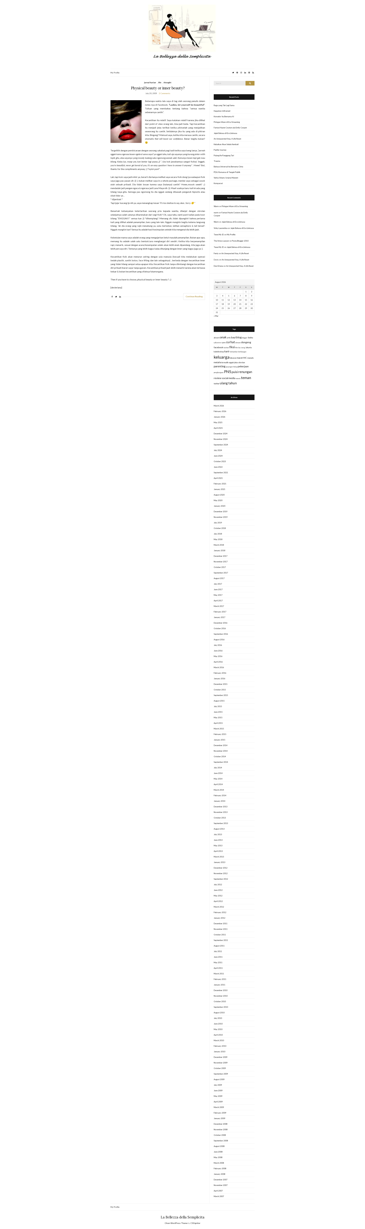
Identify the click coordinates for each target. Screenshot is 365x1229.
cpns (224, 342)
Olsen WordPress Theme (176, 1223)
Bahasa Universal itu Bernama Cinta (228, 166)
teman (246, 377)
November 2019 (221, 517)
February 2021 (220, 484)
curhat (230, 342)
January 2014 (219, 801)
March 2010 (219, 1040)
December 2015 (220, 684)
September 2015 (221, 695)
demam (238, 342)
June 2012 (218, 890)
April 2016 (218, 662)
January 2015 (219, 740)
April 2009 (218, 1102)
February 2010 (220, 1046)
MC (245, 357)
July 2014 (218, 767)
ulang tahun (228, 383)
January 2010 (219, 1051)
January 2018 (219, 550)
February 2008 (220, 1168)
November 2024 (221, 439)
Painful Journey (220, 150)
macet (240, 357)
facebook (218, 347)
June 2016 (218, 651)
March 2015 (219, 728)
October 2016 (220, 628)
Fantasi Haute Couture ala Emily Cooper (230, 127)
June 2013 (218, 840)
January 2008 (219, 1174)
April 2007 (218, 1191)
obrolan (241, 362)
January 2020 (219, 506)
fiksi (232, 347)
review (217, 378)
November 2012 (221, 873)
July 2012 (218, 884)
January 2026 (219, 417)
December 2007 (220, 1179)
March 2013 (219, 857)
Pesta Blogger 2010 (240, 241)
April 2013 (218, 851)
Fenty (216, 253)
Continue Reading (194, 296)
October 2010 (220, 1001)
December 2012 (220, 868)
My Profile (114, 72)
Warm (216, 206)
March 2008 (219, 1163)
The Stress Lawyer (221, 241)
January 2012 (219, 918)
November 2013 (221, 812)
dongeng (246, 342)
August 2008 (219, 1146)
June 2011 (218, 957)
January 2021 (219, 489)
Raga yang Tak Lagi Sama (224, 105)
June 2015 (218, 712)
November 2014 (221, 751)
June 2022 (218, 467)
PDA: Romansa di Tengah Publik (227, 172)
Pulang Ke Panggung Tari (224, 155)
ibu (239, 347)
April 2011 (218, 968)
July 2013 (218, 834)
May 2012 (218, 896)
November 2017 (221, 561)
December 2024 (220, 433)
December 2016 (220, 623)
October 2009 (220, 1068)
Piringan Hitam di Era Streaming (227, 122)
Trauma (217, 161)
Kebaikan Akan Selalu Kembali (226, 144)
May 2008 (218, 1157)
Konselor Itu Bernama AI (224, 116)
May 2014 (218, 779)
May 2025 (218, 422)
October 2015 (220, 690)
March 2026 (219, 406)
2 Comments (164, 93)
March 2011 (219, 973)
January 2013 (219, 862)
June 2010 (218, 1024)
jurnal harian (150, 82)
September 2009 (221, 1074)
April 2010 (218, 1035)
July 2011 (218, 951)
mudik (225, 362)
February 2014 (220, 795)
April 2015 (218, 723)
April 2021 (218, 478)
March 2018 (219, 545)
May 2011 (218, 962)
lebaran (233, 358)
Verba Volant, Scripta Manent (226, 178)
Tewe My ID (219, 234)
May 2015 (218, 717)
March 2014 (219, 790)
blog (239, 337)
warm (216, 212)
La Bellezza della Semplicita (182, 1217)
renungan (245, 372)
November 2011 (221, 929)
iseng (243, 347)
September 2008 (221, 1140)
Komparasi (218, 183)
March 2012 (219, 907)
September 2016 (221, 634)
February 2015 (220, 734)
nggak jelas (233, 362)
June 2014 (218, 773)
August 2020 (219, 495)
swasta (238, 378)
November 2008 (221, 1129)
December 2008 (220, 1124)
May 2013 (218, 845)
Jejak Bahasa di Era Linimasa (225, 133)
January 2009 (219, 1118)
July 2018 (218, 534)
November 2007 (221, 1185)
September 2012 (221, 879)
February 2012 (220, 912)
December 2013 (220, 806)
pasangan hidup (231, 367)
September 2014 (221, 762)
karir (227, 351)
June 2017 (218, 589)
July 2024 (218, 450)
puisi (235, 372)
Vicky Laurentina (220, 228)
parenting (219, 366)
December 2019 (220, 511)
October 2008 (220, 1135)
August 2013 (219, 829)
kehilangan (242, 352)
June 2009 (218, 1090)
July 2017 (218, 584)
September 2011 (221, 940)
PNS (227, 371)
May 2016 (218, 656)
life (159, 82)
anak (223, 337)
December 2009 (220, 1057)
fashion (226, 347)
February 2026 (220, 411)
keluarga (222, 356)
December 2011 (220, 923)
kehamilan (234, 352)
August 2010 (219, 1012)
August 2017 (219, 578)
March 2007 (219, 1196)
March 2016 (219, 667)
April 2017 (218, 600)
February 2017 (220, 612)
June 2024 (218, 456)
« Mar (216, 316)
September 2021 (221, 472)
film (236, 347)
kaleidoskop (219, 351)
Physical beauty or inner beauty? (158, 88)
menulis (250, 358)
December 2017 (220, 556)
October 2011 (220, 934)
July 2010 (218, 1018)
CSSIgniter (195, 1223)
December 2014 (220, 745)
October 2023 (220, 461)
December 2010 (220, 990)
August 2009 (219, 1079)
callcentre (217, 342)
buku (250, 337)
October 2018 (220, 528)
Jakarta (248, 347)
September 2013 (221, 823)
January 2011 (219, 985)
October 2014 (220, 756)
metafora (218, 362)
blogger (245, 338)
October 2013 (220, 818)
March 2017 (219, 606)
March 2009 (219, 1107)
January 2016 (219, 678)
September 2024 (221, 445)
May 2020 (218, 500)
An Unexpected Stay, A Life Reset (227, 139)
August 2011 (219, 946)
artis (229, 337)
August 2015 (219, 701)
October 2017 (220, 567)
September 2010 (221, 1007)
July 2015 (218, 706)
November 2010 (221, 996)
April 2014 (218, 784)
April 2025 (218, 428)
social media (228, 378)
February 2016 (220, 673)
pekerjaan (243, 366)
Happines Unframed (222, 111)
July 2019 (218, 522)
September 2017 (221, 573)
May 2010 (218, 1029)
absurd (217, 337)
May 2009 (218, 1096)
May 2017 (218, 595)
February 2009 (220, 1113)
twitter (216, 383)
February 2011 (220, 979)
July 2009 (218, 1085)
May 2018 (218, 539)
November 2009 (221, 1063)
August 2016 (219, 639)
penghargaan (219, 372)
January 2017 (219, 617)
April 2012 (218, 901)
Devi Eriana (218, 266)
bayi (233, 337)
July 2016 (218, 645)
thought (167, 82)
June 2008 (218, 1152)
